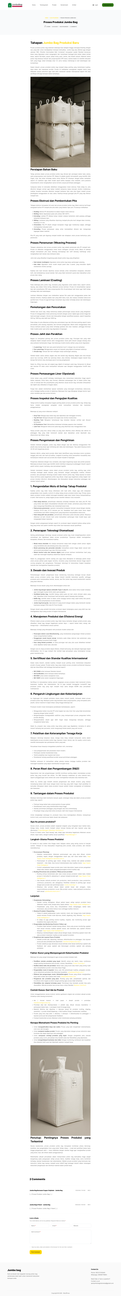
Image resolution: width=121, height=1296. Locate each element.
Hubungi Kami (108, 5)
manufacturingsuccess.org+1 (72, 941)
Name (33, 1225)
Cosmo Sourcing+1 (70, 885)
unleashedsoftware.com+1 (76, 972)
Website (76, 1225)
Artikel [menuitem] (74, 5)
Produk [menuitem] (54, 5)
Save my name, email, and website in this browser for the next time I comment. (52, 1247)
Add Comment (35, 1232)
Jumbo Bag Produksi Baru (61, 42)
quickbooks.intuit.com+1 (52, 891)
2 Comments (73, 26)
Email (54, 1225)
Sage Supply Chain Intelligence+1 (80, 904)
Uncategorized (64, 26)
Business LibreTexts (80, 985)
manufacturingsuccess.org (42, 1002)
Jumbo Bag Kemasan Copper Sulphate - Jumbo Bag (46, 1190)
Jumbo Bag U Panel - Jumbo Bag (40, 1205)
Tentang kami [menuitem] (44, 5)
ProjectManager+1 (70, 834)
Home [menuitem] (34, 5)
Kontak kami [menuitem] (64, 5)
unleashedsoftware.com (68, 976)
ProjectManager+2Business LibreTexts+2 (50, 830)
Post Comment (35, 1252)
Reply (89, 1190)
